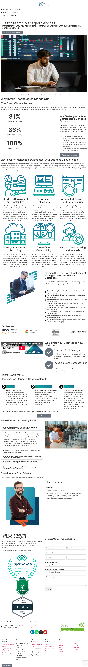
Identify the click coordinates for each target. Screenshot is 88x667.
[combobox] (47, 557)
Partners (62, 640)
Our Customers (4, 9)
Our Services (17, 9)
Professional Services (49, 640)
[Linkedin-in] (32, 632)
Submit (48, 589)
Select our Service (51, 562)
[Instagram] (41, 632)
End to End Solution (5, 640)
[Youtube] (45, 632)
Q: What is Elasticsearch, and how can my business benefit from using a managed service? (20, 427)
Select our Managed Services (55, 569)
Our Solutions (4, 12)
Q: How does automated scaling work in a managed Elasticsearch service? (20, 462)
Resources (77, 640)
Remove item (83, 565)
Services (19, 640)
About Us (33, 622)
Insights (3, 15)
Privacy (33, 663)
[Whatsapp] (36, 632)
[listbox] (65, 565)
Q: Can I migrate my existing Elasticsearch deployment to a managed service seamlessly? (22, 467)
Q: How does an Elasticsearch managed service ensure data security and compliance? (21, 451)
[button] (22, 427)
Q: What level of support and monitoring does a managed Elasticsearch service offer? (22, 456)
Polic (37, 663)
